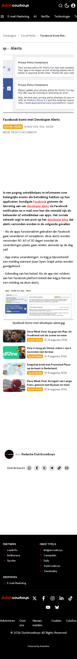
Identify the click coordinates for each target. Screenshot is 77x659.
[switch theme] (67, 5)
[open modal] (73, 5)
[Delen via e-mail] (67, 468)
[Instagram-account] (52, 598)
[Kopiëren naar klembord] (59, 468)
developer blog (57, 219)
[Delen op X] (44, 468)
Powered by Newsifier (38, 646)
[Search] (60, 5)
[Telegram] (52, 468)
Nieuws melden (37, 623)
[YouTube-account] (48, 607)
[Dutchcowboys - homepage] (15, 6)
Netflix (45, 16)
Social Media (13, 126)
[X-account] (34, 598)
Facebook (39, 201)
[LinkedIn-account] (61, 598)
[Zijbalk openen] (2, 16)
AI (35, 16)
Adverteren (7, 620)
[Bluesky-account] (57, 607)
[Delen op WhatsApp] (29, 468)
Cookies (56, 620)
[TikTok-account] (70, 598)
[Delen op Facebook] (37, 468)
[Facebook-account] (43, 598)
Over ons (22, 623)
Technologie (62, 16)
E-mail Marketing (18, 16)
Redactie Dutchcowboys (20, 132)
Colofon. (71, 620)
